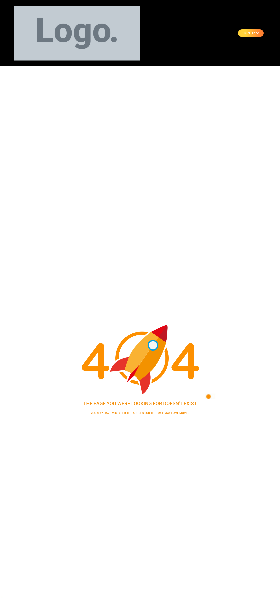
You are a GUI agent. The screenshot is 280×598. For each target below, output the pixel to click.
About (230, 33)
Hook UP (214, 33)
